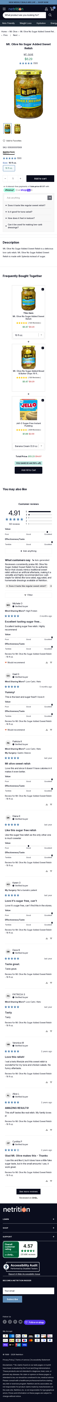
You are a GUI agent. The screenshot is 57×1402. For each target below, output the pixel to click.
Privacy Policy (8, 1360)
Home (4, 31)
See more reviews (28, 1191)
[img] (7, 128)
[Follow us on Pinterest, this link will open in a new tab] (15, 1322)
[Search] (50, 15)
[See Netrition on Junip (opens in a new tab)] (35, 1198)
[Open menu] (4, 9)
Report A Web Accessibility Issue (24, 1274)
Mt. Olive (13, 31)
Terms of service (22, 1360)
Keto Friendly (8, 23)
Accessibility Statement (40, 1360)
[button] (46, 8)
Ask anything (29, 551)
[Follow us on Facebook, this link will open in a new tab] (5, 1322)
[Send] (49, 198)
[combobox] (24, 15)
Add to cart (40, 178)
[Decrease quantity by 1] (5, 178)
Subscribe (12, 1299)
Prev (5, 35)
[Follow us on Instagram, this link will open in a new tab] (10, 1322)
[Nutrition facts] (9, 153)
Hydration (41, 23)
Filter (30, 595)
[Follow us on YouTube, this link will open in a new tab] (20, 1322)
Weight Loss (26, 23)
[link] (28, 63)
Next (15, 35)
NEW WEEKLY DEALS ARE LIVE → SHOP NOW (28, 2)
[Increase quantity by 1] (20, 178)
